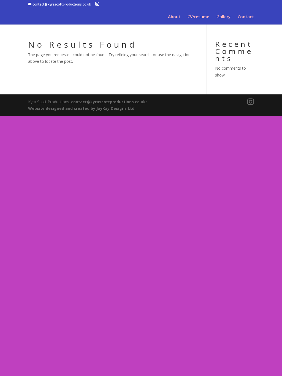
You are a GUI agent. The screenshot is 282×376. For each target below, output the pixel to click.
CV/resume (198, 17)
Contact (246, 17)
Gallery (223, 17)
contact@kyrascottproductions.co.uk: (109, 101)
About (174, 17)
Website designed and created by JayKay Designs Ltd (81, 108)
